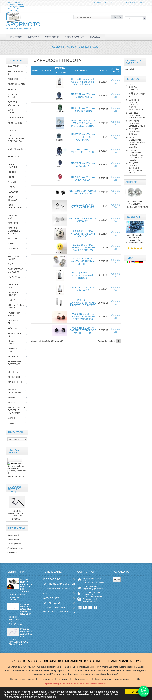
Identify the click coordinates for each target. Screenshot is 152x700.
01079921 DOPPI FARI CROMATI (135, 202)
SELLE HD (15, 372)
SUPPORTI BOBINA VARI (16, 391)
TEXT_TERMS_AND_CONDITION (58, 584)
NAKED (13, 243)
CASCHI (13, 131)
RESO (45, 593)
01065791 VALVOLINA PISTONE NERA (83, 95)
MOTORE (15, 238)
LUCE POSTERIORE (16, 208)
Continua (136, 691)
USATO (13, 418)
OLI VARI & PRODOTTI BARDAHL (15, 256)
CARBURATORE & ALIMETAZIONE (16, 121)
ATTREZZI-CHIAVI (13, 95)
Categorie (52, 37)
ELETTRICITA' (16, 157)
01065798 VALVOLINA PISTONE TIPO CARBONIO (83, 137)
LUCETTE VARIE (13, 216)
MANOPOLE (16, 223)
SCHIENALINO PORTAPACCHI (16, 364)
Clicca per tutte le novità (15, 489)
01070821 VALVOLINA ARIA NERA (83, 164)
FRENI (13, 177)
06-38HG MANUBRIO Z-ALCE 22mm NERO (17, 513)
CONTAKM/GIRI (16, 150)
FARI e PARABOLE (15, 165)
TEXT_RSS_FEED (85, 607)
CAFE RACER (14, 111)
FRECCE (15, 172)
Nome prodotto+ (82, 70)
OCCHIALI (15, 248)
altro (16, 599)
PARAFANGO (16, 278)
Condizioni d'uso (15, 548)
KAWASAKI (15, 192)
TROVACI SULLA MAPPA (94, 582)
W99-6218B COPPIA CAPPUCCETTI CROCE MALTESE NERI (82, 330)
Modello (35, 70)
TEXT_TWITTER (90, 607)
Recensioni (132, 217)
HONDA (14, 187)
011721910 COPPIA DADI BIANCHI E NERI (82, 206)
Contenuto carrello (133, 62)
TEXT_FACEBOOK (95, 607)
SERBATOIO (16, 377)
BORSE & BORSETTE (16, 103)
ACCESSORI (16, 79)
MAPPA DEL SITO (50, 598)
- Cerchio (14, 328)
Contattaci (12, 552)
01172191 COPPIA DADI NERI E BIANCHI (82, 192)
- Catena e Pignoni (13, 321)
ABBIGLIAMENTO (15, 72)
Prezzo (103, 70)
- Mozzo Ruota (12, 342)
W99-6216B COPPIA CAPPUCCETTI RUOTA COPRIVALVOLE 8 (83, 317)
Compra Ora (115, 81)
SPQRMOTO (23, 25)
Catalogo (57, 46)
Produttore (46, 70)
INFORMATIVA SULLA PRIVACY (57, 588)
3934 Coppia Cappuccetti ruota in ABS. (82, 289)
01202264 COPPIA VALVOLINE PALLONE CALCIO (82, 234)
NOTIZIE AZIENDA (51, 579)
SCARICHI (15, 356)
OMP (12, 264)
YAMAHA (14, 423)
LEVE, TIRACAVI (15, 198)
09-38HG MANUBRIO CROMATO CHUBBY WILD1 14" (26, 609)
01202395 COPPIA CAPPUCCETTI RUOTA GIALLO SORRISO (83, 247)
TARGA (13, 402)
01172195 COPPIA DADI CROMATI (82, 219)
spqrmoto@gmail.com (93, 588)
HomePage (98, 2)
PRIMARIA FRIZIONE (15, 293)
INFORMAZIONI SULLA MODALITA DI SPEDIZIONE (55, 609)
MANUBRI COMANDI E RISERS (14, 231)
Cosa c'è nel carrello (136, 2)
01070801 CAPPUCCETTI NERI (83, 150)
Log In (110, 2)
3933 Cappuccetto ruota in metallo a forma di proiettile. (82, 275)
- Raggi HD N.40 (13, 350)
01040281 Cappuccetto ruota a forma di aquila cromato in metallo (82, 82)
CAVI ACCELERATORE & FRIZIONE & (16, 140)
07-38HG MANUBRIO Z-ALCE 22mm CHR (27, 632)
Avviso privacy (14, 544)
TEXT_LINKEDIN (80, 607)
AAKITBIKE (15, 66)
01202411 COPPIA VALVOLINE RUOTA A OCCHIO (83, 261)
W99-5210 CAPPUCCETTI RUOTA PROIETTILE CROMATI (83, 303)
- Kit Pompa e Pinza (14, 334)
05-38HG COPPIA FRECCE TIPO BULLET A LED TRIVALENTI (27, 585)
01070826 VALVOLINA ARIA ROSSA (83, 178)
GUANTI (14, 182)
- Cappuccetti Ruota (87, 46)
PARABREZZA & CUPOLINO (15, 270)
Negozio (33, 37)
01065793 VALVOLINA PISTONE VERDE (83, 109)
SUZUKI (13, 397)
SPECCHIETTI (16, 383)
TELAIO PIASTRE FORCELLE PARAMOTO (16, 410)
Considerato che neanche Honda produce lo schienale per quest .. (135, 240)
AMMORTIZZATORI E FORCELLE (16, 87)
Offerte (131, 182)
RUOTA (69, 46)
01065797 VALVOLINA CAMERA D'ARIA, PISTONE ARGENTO (83, 123)
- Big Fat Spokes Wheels (16, 306)
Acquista (120, 2)
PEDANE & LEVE (13, 285)
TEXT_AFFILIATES (51, 603)
